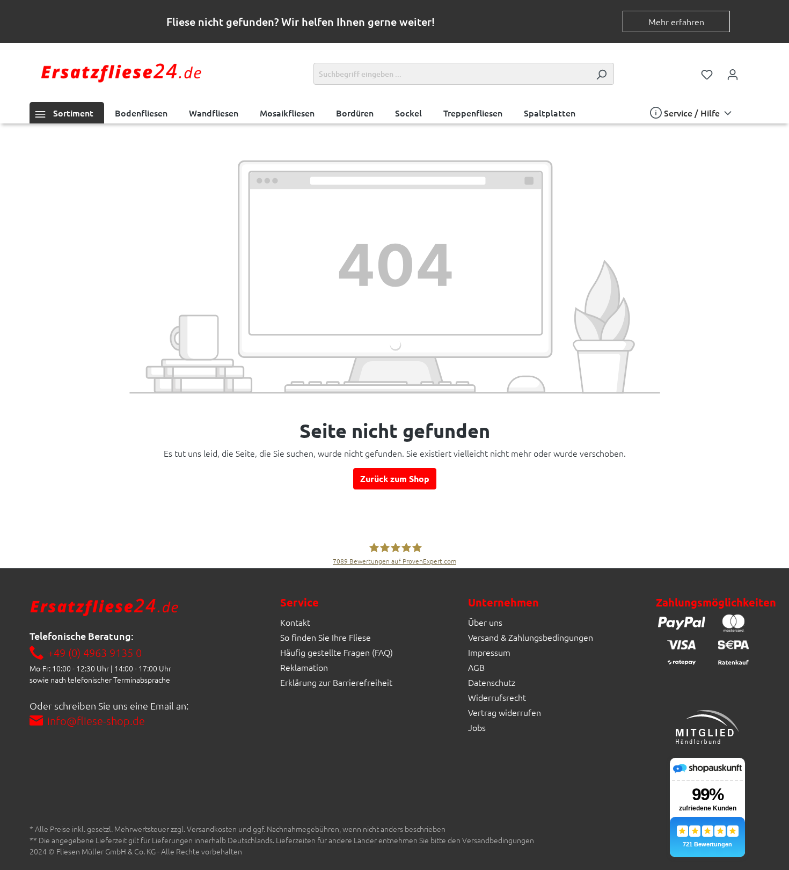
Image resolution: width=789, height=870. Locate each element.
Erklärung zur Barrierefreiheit (336, 682)
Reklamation (304, 667)
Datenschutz (491, 682)
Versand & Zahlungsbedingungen (530, 637)
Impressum (489, 652)
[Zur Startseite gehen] (120, 72)
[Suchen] (601, 73)
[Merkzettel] (707, 73)
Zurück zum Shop (394, 478)
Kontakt (295, 622)
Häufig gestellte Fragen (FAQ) (336, 652)
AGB (476, 667)
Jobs (477, 727)
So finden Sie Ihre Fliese (325, 637)
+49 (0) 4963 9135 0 (95, 652)
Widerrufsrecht (497, 697)
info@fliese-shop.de (96, 720)
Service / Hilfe (692, 113)
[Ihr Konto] (733, 73)
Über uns (485, 622)
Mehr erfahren (676, 21)
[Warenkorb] (752, 70)
